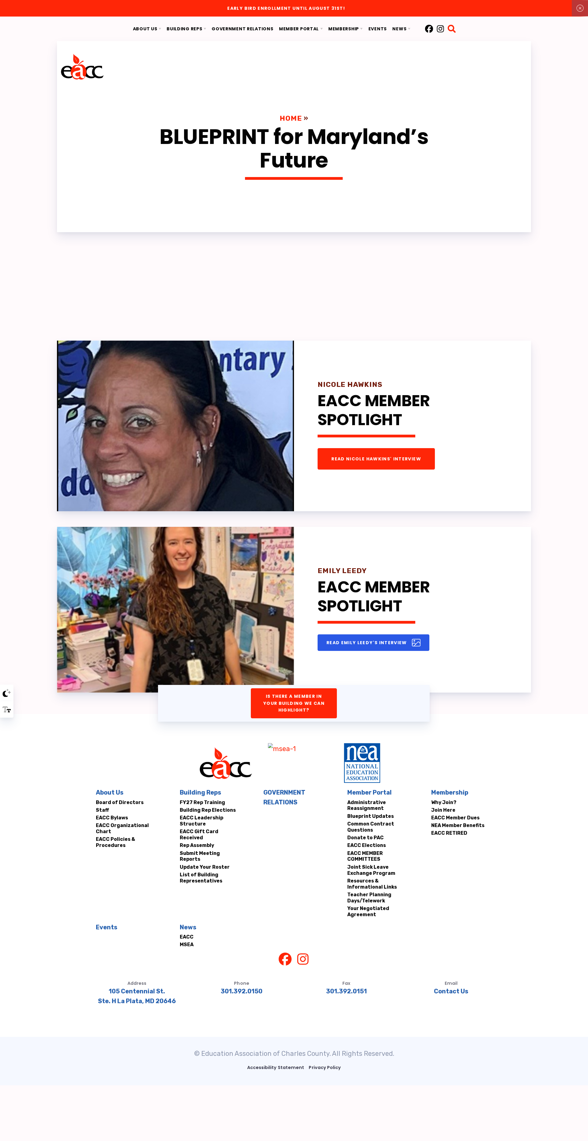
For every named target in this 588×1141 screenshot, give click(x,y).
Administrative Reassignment (366, 805)
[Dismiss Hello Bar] (580, 8)
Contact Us (451, 991)
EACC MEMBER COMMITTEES (365, 856)
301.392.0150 (241, 991)
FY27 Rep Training (202, 802)
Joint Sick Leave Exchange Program (371, 870)
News (187, 927)
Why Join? (443, 802)
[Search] (451, 29)
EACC (186, 937)
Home (291, 118)
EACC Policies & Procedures (115, 842)
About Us (109, 792)
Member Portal (369, 792)
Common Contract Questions (370, 827)
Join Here (443, 810)
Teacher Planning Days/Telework (369, 898)
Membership (449, 792)
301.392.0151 (346, 991)
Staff (102, 810)
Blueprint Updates (370, 816)
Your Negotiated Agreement (368, 911)
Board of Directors (120, 802)
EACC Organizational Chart (122, 828)
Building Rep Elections (207, 810)
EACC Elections (366, 845)
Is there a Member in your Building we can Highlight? (294, 703)
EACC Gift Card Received (198, 835)
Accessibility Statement (275, 1067)
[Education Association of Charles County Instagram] (440, 29)
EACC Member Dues (455, 818)
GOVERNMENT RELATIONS (284, 797)
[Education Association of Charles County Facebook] (429, 29)
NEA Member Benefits (457, 825)
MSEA (186, 944)
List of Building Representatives (200, 878)
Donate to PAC (365, 838)
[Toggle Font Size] (6, 709)
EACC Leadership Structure (201, 821)
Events (106, 927)
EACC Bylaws (112, 818)
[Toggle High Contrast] (6, 693)
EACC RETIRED (449, 833)
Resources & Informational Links (372, 884)
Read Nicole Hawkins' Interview (376, 459)
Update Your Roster (204, 867)
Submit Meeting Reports (199, 856)
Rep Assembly (196, 845)
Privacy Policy (325, 1067)
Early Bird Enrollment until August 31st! (286, 8)
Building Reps (200, 792)
